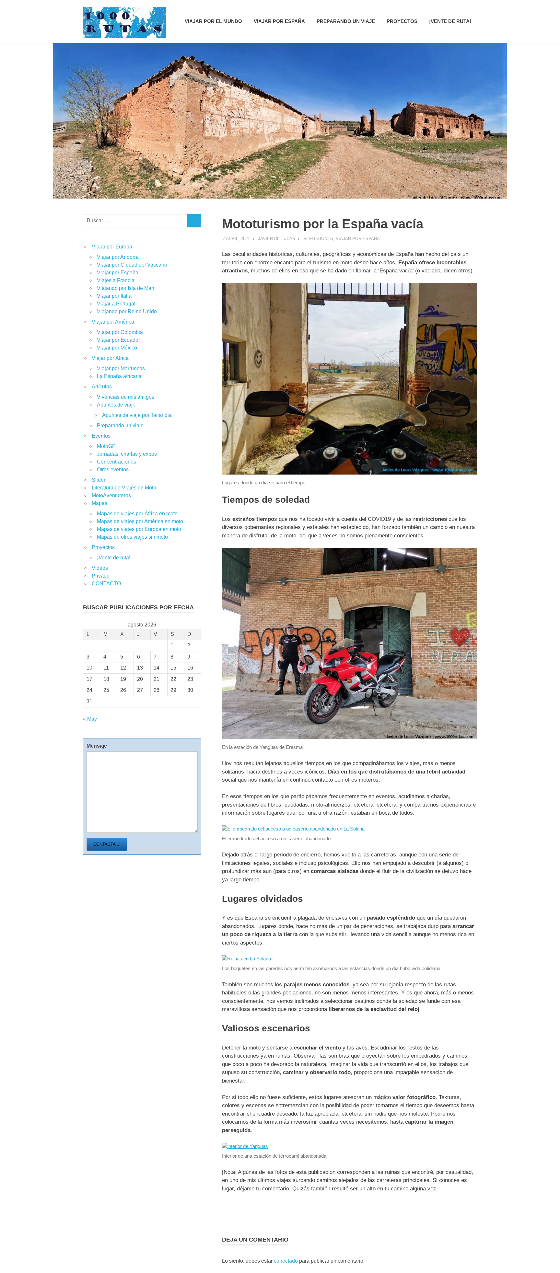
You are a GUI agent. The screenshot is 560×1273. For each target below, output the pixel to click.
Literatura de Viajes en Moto (124, 487)
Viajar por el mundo (213, 21)
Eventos (101, 436)
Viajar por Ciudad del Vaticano (132, 265)
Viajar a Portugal (116, 303)
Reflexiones (318, 238)
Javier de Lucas (276, 238)
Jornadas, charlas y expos (127, 454)
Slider (98, 480)
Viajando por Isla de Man (125, 288)
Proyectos (402, 21)
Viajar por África (110, 358)
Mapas (99, 503)
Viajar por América (113, 322)
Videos (100, 568)
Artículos (102, 386)
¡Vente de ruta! (450, 21)
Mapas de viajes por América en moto (140, 521)
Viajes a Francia (115, 280)
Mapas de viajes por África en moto (137, 513)
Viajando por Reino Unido (127, 311)
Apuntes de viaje (116, 404)
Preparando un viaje (346, 21)
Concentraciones (116, 461)
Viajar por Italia (114, 296)
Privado (101, 576)
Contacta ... (107, 844)
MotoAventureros (111, 495)
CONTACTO (106, 583)
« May (90, 719)
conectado (286, 1261)
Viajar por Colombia (120, 332)
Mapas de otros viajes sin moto (132, 537)
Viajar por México (117, 347)
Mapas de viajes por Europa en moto (139, 529)
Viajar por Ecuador (118, 340)
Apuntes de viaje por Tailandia (137, 415)
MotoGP (106, 446)
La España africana (119, 376)
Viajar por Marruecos (121, 368)
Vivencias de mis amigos (125, 397)
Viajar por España (279, 21)
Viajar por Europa (112, 246)
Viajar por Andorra (118, 257)
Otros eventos (113, 469)
